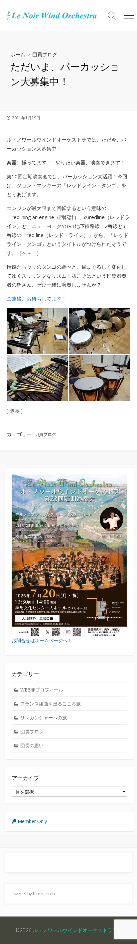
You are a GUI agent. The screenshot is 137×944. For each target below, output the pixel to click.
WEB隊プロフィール (41, 690)
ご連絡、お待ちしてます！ (37, 298)
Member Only (31, 821)
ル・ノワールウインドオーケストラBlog (77, 930)
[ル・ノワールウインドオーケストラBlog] (52, 15)
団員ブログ (44, 54)
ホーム (17, 54)
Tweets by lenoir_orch (33, 893)
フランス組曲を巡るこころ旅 (50, 703)
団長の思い (32, 745)
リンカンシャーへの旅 (43, 717)
